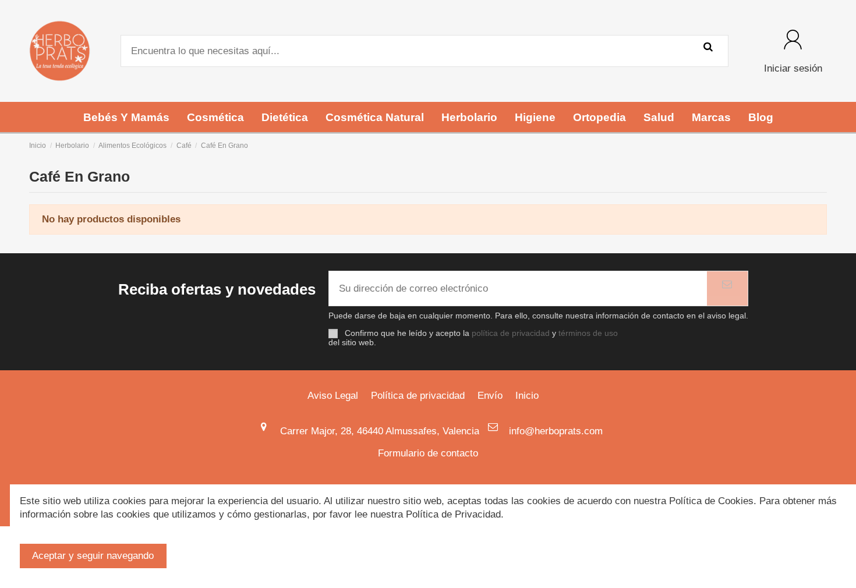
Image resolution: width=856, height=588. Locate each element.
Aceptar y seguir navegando (93, 555)
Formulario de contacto (428, 453)
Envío (490, 395)
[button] (126, 117)
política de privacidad (511, 333)
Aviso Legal (332, 395)
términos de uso (588, 333)
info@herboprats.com (556, 431)
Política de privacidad (418, 395)
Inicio (527, 395)
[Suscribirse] (727, 288)
